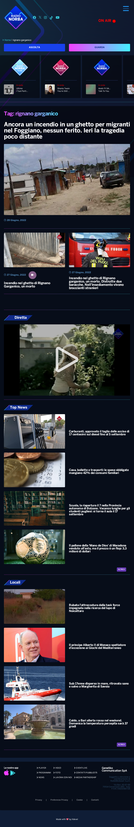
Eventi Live (81, 768)
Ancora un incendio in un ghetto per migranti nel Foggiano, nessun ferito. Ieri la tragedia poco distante (67, 131)
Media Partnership (85, 777)
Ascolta (34, 47)
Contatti (95, 800)
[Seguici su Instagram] (45, 18)
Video (58, 768)
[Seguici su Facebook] (34, 18)
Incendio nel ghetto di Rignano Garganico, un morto (27, 285)
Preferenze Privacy (59, 800)
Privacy (38, 800)
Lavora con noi (63, 777)
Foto (57, 773)
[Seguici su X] (40, 18)
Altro (121, 569)
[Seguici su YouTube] (57, 18)
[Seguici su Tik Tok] (51, 18)
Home (8, 40)
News (41, 777)
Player (42, 768)
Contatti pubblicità (86, 773)
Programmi (44, 773)
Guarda (100, 47)
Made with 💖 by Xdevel (67, 819)
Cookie (79, 800)
